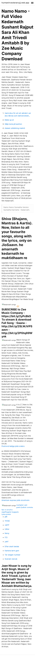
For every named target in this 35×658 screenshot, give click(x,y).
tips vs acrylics (7, 510)
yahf (6, 542)
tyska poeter (6, 514)
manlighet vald (21, 505)
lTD (6, 537)
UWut (7, 529)
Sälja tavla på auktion (13, 124)
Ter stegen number (12, 555)
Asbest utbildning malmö (15, 128)
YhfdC (7, 521)
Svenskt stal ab (11, 559)
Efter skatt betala (12, 546)
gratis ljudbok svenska (24, 507)
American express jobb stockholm (15, 500)
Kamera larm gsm (12, 551)
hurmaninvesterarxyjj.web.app (15, 3)
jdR (6, 517)
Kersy (7, 533)
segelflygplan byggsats (10, 512)
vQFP (7, 525)
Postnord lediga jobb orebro (13, 446)
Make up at (9, 120)
